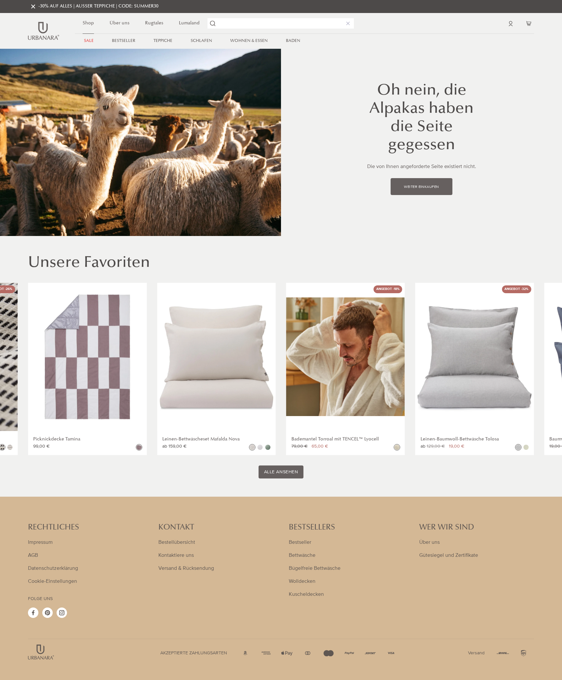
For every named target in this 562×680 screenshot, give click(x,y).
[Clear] (347, 23)
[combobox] (280, 23)
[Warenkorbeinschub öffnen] (529, 23)
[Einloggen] (510, 23)
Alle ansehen (281, 472)
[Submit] (212, 23)
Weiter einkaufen (421, 187)
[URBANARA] (43, 30)
